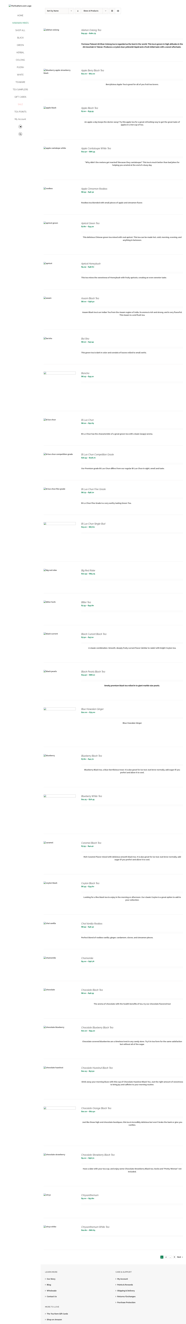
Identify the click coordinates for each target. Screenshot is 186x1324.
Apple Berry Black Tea (92, 70)
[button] (20, 134)
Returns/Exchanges (126, 1296)
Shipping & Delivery (126, 1291)
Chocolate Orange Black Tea (96, 1108)
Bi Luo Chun (87, 420)
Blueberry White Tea (91, 796)
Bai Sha (85, 338)
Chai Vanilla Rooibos (91, 923)
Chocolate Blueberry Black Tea (97, 1027)
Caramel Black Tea (91, 843)
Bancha (85, 373)
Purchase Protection (126, 1302)
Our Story (51, 1279)
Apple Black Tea (89, 108)
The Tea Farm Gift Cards (57, 1314)
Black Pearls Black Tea (93, 671)
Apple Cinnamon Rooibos (94, 188)
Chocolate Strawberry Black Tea (98, 1154)
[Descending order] (78, 11)
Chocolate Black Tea (92, 990)
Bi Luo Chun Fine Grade (93, 489)
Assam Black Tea (90, 298)
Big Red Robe (88, 570)
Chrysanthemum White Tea (95, 1227)
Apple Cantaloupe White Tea (96, 148)
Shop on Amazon (54, 1319)
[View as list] (118, 11)
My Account (122, 1279)
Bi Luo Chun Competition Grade (97, 454)
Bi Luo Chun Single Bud (93, 523)
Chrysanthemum (90, 1195)
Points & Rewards (125, 1285)
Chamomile (87, 958)
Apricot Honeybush (91, 263)
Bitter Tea (86, 602)
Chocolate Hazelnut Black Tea (97, 1068)
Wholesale (52, 1291)
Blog (49, 1285)
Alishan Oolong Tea (91, 30)
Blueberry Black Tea (91, 755)
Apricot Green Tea (90, 223)
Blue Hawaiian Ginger (92, 709)
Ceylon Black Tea (90, 883)
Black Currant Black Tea (94, 634)
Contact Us (52, 1296)
